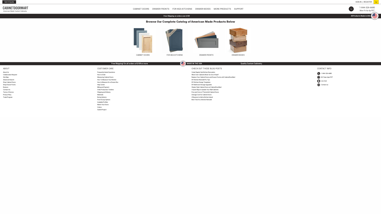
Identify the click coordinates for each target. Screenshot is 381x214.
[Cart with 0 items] (376, 2)
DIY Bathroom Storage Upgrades (202, 85)
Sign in (359, 2)
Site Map (6, 77)
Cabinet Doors (141, 9)
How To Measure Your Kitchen (106, 80)
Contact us (324, 85)
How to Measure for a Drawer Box (107, 82)
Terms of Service (8, 92)
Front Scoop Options (103, 99)
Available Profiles (102, 102)
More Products (222, 9)
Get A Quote (9, 2)
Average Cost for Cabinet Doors (202, 95)
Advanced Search (8, 80)
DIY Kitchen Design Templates (201, 82)
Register (368, 2)
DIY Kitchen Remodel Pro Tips (201, 80)
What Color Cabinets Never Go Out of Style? (205, 74)
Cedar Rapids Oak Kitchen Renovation (203, 72)
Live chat (324, 81)
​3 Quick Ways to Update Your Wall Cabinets (205, 89)
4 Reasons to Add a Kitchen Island (202, 97)
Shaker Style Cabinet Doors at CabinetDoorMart (207, 87)
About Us (6, 72)
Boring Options (102, 97)
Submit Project (101, 109)
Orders (99, 107)
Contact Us (6, 89)
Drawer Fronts (160, 9)
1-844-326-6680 (367, 7)
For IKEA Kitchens (182, 9)
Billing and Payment (103, 87)
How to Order (101, 74)
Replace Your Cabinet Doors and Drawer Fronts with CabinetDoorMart (213, 77)
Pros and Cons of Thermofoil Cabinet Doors (205, 92)
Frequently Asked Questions (106, 72)
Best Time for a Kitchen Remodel (202, 99)
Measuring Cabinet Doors (105, 77)
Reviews (5, 87)
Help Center (101, 85)
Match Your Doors (103, 104)
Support (238, 9)
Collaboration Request (10, 74)
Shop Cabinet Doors (9, 82)
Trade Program (7, 97)
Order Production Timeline (105, 89)
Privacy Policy (7, 95)
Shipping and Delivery (104, 92)
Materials (100, 95)
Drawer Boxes (203, 9)
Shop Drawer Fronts (9, 85)
